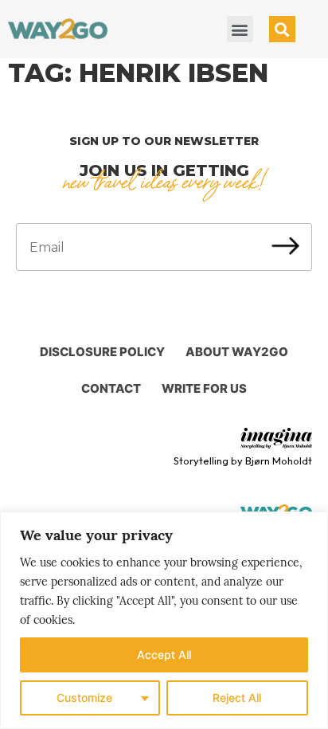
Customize (84, 697)
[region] (164, 620)
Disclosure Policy (102, 351)
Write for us (204, 388)
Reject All (237, 697)
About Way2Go (236, 351)
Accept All (164, 654)
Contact (111, 388)
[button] (240, 29)
